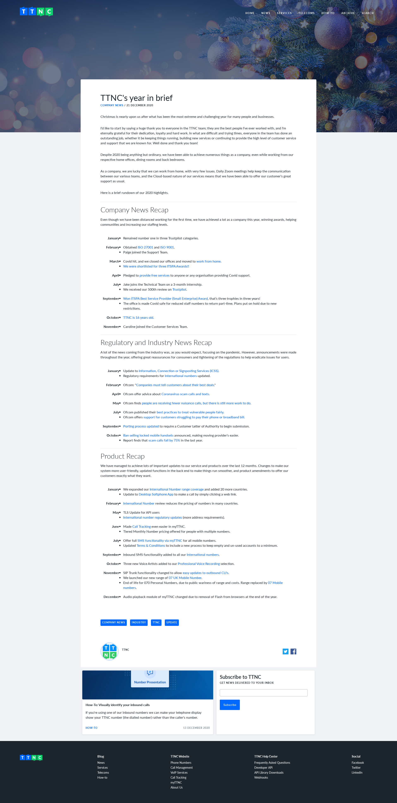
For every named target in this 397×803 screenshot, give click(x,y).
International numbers (181, 375)
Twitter (356, 767)
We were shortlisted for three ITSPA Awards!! (156, 266)
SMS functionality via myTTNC (160, 540)
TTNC (156, 622)
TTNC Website (180, 756)
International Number (138, 503)
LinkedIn (357, 772)
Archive (348, 13)
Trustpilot (179, 289)
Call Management (182, 767)
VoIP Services (179, 772)
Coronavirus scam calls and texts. (185, 393)
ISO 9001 (167, 247)
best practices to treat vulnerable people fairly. (190, 412)
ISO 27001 (145, 247)
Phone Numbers (181, 762)
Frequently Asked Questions (272, 762)
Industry (139, 622)
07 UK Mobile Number (185, 577)
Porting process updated (141, 426)
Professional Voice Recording (199, 563)
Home (250, 13)
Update (171, 622)
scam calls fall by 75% (164, 440)
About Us (177, 787)
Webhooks (261, 777)
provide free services (155, 275)
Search (368, 13)
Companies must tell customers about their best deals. (175, 384)
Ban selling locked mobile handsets (148, 435)
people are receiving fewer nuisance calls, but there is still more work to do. (196, 403)
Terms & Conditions (151, 545)
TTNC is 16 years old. (138, 317)
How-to (328, 13)
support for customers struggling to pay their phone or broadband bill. (194, 417)
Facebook (358, 762)
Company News (111, 105)
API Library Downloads (268, 772)
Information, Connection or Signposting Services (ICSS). (179, 370)
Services (284, 13)
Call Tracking (141, 526)
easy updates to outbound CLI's (205, 572)
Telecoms (307, 13)
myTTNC (176, 782)
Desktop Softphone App (156, 494)
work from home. (208, 261)
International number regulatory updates (152, 517)
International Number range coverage (177, 489)
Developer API (263, 767)
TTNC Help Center (265, 756)
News (265, 13)
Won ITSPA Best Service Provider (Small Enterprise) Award (165, 298)
